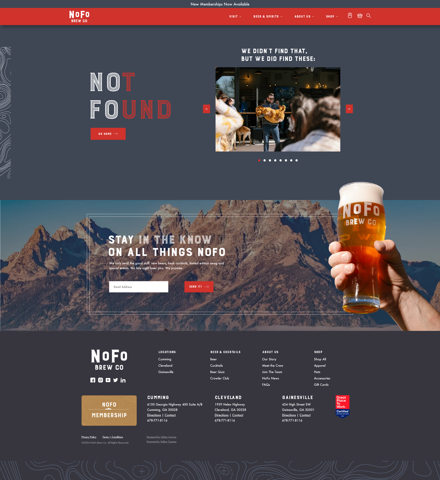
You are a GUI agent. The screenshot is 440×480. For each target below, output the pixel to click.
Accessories (322, 378)
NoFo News (270, 378)
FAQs (266, 384)
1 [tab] (259, 160)
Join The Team (272, 372)
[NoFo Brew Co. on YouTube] (108, 380)
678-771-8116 (157, 420)
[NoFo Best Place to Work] (342, 418)
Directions (154, 415)
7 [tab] (291, 160)
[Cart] (359, 16)
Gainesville (165, 372)
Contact (170, 415)
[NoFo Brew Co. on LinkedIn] (123, 380)
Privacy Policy (88, 437)
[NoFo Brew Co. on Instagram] (100, 379)
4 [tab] (275, 160)
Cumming (164, 359)
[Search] (368, 16)
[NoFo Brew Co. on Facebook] (92, 379)
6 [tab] (286, 160)
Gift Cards (321, 384)
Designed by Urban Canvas (161, 437)
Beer (213, 359)
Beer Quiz (217, 372)
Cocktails (216, 365)
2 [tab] (264, 160)
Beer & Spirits (266, 16)
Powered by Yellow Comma (161, 441)
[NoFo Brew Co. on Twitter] (115, 380)
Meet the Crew (272, 365)
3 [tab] (270, 160)
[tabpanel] (278, 109)
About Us (302, 16)
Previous (206, 109)
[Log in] (350, 16)
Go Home (105, 134)
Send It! (195, 287)
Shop (330, 16)
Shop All (320, 359)
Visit (234, 16)
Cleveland (165, 365)
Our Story (269, 359)
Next (349, 109)
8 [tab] (296, 160)
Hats (317, 372)
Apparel (320, 365)
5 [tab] (280, 160)
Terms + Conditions (112, 437)
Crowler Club (219, 378)
